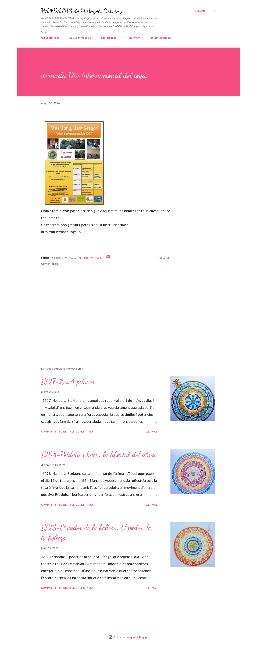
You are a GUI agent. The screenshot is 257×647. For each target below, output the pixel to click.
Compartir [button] (163, 257)
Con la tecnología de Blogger (131, 637)
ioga (59, 257)
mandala (70, 257)
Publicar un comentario (76, 431)
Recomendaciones (161, 37)
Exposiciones (108, 37)
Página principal (49, 37)
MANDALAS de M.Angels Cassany (81, 11)
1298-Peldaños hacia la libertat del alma (98, 454)
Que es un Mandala (80, 37)
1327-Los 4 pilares (68, 381)
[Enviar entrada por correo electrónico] (108, 257)
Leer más (151, 431)
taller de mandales (90, 257)
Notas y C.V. (133, 37)
